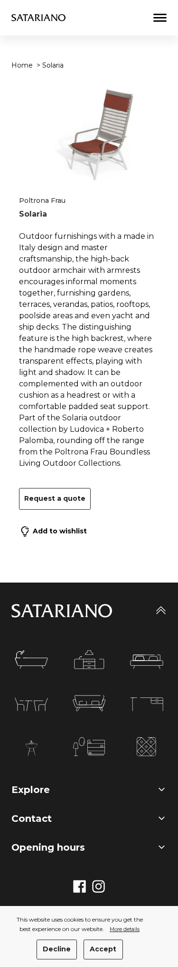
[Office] (146, 704)
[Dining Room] (31, 704)
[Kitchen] (89, 659)
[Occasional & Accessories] (89, 746)
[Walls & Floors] (146, 746)
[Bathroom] (31, 659)
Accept (103, 949)
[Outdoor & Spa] (31, 748)
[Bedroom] (146, 661)
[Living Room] (89, 703)
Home (22, 65)
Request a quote (54, 498)
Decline (57, 949)
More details (125, 929)
